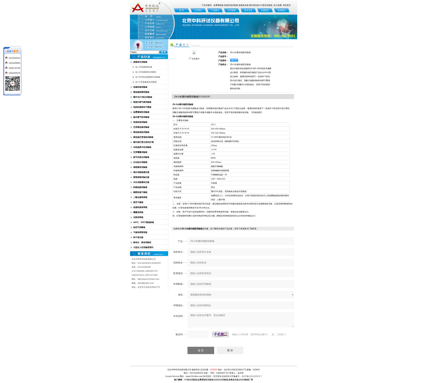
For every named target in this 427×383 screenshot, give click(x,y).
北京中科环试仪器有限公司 (151, 7)
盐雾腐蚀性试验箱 (205, 379)
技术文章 (248, 10)
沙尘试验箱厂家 (246, 379)
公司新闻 (232, 10)
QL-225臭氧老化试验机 (145, 72)
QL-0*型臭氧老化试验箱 (146, 82)
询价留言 (287, 5)
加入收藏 (278, 5)
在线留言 (265, 10)
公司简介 (198, 10)
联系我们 (282, 10)
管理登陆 (217, 376)
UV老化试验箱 (190, 379)
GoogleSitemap (172, 376)
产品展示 (215, 10)
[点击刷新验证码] (220, 334)
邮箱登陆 (226, 376)
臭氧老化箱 (234, 379)
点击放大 (196, 58)
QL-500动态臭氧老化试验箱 (147, 77)
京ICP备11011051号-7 (252, 376)
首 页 (181, 10)
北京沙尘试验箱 (221, 379)
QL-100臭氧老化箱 (143, 67)
